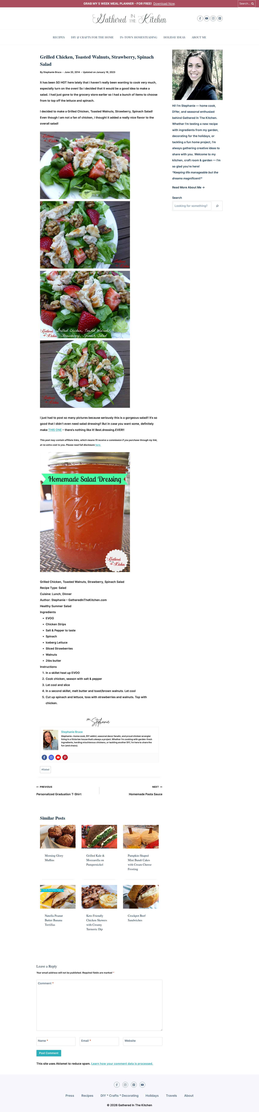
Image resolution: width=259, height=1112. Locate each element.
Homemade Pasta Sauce (145, 790)
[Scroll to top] (251, 1107)
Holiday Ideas (174, 37)
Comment (46, 983)
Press (69, 1095)
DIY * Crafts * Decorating (119, 1095)
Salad (45, 769)
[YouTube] (207, 18)
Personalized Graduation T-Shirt (58, 790)
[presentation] (58, 837)
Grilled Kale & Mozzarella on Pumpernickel (95, 860)
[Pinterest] (220, 18)
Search (177, 197)
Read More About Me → (188, 187)
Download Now (164, 3)
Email (86, 1040)
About (189, 1095)
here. (98, 444)
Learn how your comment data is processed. (122, 1063)
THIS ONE (55, 430)
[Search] (217, 206)
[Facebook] (200, 18)
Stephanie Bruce (52, 72)
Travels (171, 1095)
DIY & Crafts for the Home (92, 37)
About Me (199, 37)
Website (130, 1040)
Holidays (152, 1095)
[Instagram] (213, 18)
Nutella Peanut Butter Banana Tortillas (54, 920)
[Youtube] (58, 757)
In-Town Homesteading (138, 37)
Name (43, 1040)
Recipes (59, 37)
